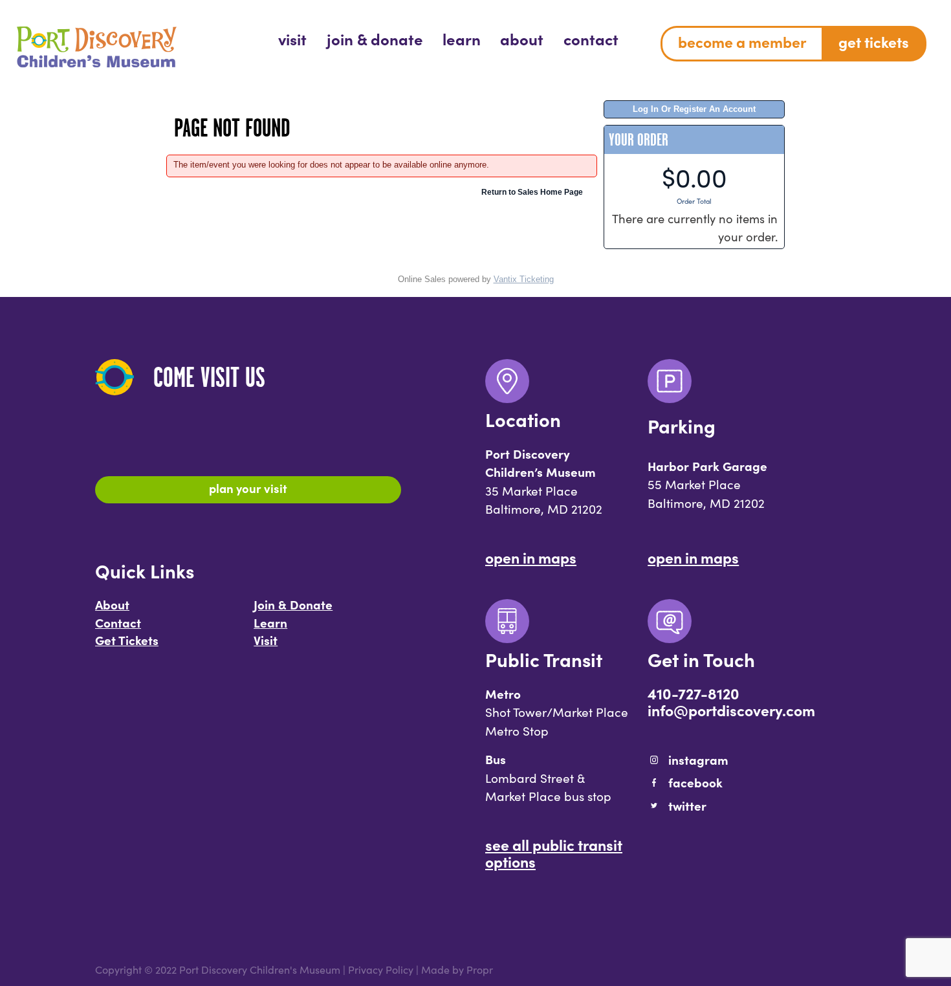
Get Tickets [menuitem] (873, 41)
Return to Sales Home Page (532, 192)
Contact (118, 622)
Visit (266, 639)
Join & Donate (293, 604)
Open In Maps (530, 557)
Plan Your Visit (248, 487)
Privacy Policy (380, 969)
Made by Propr (457, 969)
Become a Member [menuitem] (742, 41)
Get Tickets (126, 639)
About (112, 604)
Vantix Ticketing (524, 279)
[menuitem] (292, 38)
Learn (270, 622)
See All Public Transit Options (553, 852)
